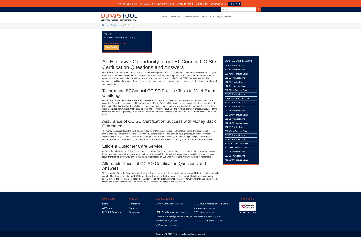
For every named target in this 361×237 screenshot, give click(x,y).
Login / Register (224, 17)
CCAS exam (162, 225)
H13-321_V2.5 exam (204, 221)
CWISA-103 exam (165, 204)
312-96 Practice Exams (235, 111)
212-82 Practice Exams (235, 119)
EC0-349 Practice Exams (235, 86)
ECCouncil (115, 25)
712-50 (108, 34)
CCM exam (199, 212)
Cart (212, 17)
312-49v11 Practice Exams (236, 74)
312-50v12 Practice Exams (236, 123)
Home (164, 17)
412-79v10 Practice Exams (236, 160)
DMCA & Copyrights (112, 212)
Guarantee (134, 212)
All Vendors (175, 17)
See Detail (111, 47)
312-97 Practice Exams (235, 78)
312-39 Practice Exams (235, 140)
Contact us (134, 204)
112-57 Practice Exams (235, 70)
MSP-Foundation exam (167, 212)
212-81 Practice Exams (235, 127)
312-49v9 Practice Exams (236, 148)
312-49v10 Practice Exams (236, 131)
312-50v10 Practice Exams (236, 115)
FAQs (204, 17)
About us (133, 208)
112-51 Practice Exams (235, 107)
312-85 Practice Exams (235, 135)
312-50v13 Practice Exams (236, 90)
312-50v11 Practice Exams (236, 144)
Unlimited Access (191, 17)
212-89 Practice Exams (235, 156)
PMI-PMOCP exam (203, 216)
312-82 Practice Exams (235, 94)
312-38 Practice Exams (235, 152)
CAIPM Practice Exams (235, 66)
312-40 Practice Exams (235, 103)
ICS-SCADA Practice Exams (237, 99)
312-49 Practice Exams (235, 82)
